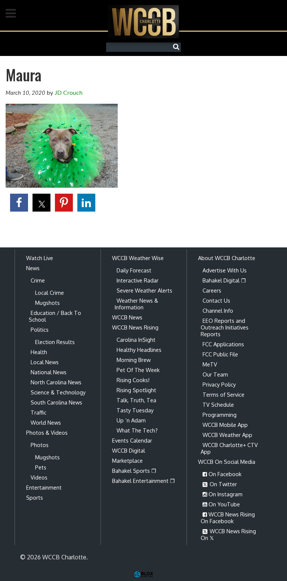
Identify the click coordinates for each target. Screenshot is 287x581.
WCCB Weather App (227, 434)
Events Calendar (132, 440)
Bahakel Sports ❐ (134, 470)
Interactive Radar (137, 280)
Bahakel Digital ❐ (224, 280)
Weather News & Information (136, 303)
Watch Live (39, 257)
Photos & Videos (47, 432)
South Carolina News (56, 402)
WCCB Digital (128, 450)
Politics (40, 329)
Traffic (38, 412)
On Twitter (222, 484)
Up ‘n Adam (131, 420)
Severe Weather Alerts (144, 290)
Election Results (55, 341)
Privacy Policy (219, 384)
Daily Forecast (134, 270)
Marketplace (127, 460)
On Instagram (225, 494)
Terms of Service (223, 394)
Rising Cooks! (133, 380)
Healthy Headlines (139, 349)
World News (46, 422)
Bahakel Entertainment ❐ (143, 480)
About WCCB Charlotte (226, 257)
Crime (38, 280)
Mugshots (47, 302)
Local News (45, 362)
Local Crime (49, 292)
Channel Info (218, 310)
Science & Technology (58, 392)
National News (49, 372)
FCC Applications (223, 344)
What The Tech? (137, 430)
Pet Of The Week (138, 369)
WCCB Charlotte (143, 21)
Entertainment (44, 487)
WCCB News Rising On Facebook (228, 517)
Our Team (215, 374)
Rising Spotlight (136, 390)
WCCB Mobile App (225, 424)
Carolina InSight (136, 339)
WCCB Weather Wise (138, 257)
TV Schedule (218, 404)
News (33, 268)
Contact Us (216, 300)
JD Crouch (69, 93)
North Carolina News (56, 382)
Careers (212, 290)
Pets (40, 467)
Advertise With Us (225, 270)
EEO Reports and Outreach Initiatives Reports (225, 327)
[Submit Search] (178, 47)
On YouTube (223, 504)
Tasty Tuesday (135, 410)
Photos (40, 444)
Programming (220, 414)
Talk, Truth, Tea (136, 400)
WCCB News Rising (135, 327)
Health (39, 352)
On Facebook (224, 474)
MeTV (210, 364)
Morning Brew (134, 359)
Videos (39, 477)
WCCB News (127, 317)
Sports (34, 497)
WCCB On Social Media (226, 461)
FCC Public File (220, 354)
